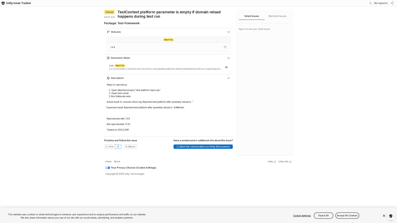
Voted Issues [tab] (251, 16)
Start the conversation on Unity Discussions (205, 146)
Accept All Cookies (347, 215)
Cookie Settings (302, 215)
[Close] (384, 215)
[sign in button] (392, 3)
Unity (270, 161)
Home (108, 161)
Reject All (323, 215)
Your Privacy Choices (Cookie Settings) (133, 167)
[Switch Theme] (371, 3)
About (117, 161)
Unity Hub (283, 161)
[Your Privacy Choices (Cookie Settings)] (391, 216)
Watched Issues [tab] (277, 16)
